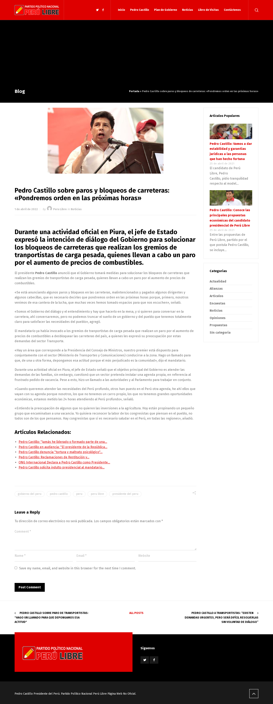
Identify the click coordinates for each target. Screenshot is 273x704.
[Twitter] (98, 10)
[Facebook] (103, 10)
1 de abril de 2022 (26, 209)
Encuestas (217, 303)
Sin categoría (220, 332)
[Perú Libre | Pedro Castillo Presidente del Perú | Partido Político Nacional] (37, 10)
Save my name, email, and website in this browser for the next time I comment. (77, 568)
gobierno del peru (29, 494)
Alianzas (216, 288)
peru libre (97, 494)
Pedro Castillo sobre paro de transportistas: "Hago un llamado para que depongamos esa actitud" (51, 617)
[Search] (255, 10)
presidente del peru (125, 494)
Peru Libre (60, 209)
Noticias (76, 209)
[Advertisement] (136, 58)
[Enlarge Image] (105, 141)
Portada (134, 91)
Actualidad (218, 281)
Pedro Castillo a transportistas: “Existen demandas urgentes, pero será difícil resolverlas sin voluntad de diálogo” (221, 617)
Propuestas (218, 325)
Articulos (216, 296)
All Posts (136, 613)
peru (79, 494)
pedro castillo (59, 494)
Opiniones (217, 318)
